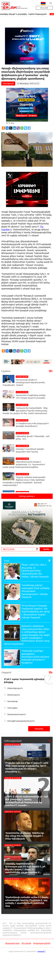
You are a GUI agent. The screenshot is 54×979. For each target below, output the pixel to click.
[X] (10, 128)
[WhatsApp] (21, 128)
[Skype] (25, 128)
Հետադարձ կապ (12, 943)
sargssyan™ (42, 951)
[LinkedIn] (14, 128)
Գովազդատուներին (41, 943)
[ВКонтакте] (7, 128)
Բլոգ (6, 560)
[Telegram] (29, 128)
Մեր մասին (26, 943)
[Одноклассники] (3, 128)
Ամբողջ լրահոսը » (27, 496)
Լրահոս (5, 371)
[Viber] (18, 128)
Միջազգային (8, 83)
